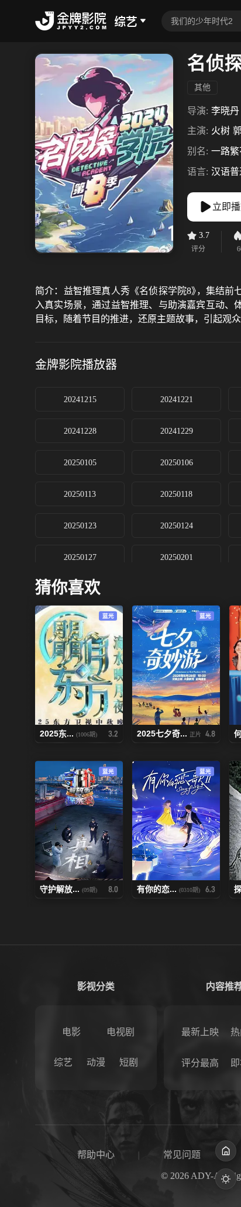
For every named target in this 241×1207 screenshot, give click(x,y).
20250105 (80, 462)
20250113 (80, 494)
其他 (202, 87)
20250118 (176, 494)
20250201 (176, 557)
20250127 (80, 557)
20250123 (80, 525)
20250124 (176, 525)
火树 (220, 131)
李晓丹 (225, 111)
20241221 (176, 399)
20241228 (80, 431)
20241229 (176, 431)
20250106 (176, 462)
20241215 (80, 399)
